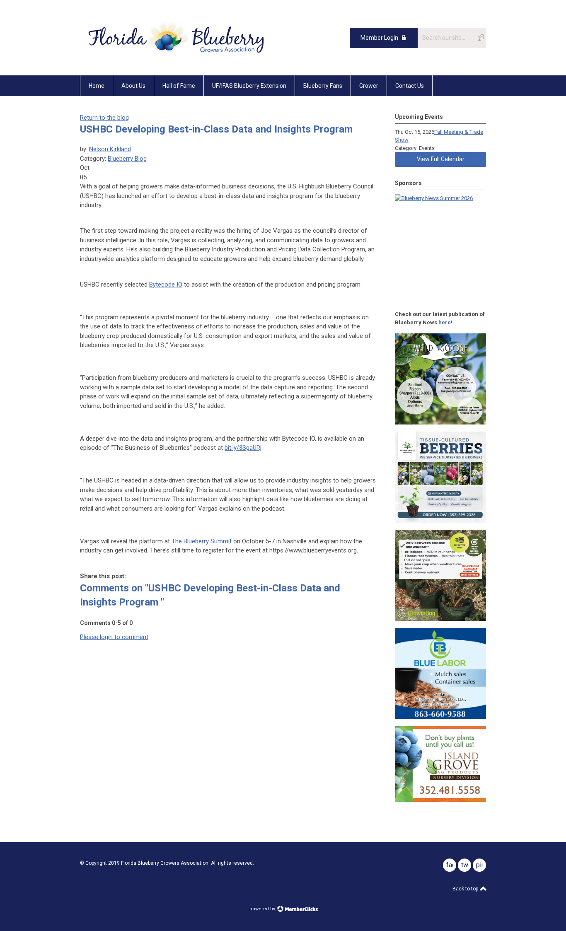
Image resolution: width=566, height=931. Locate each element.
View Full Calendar (440, 159)
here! (445, 322)
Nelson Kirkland (110, 149)
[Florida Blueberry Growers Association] (175, 56)
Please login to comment (114, 637)
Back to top (465, 889)
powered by (262, 909)
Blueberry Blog (127, 158)
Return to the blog (104, 117)
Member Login (379, 37)
